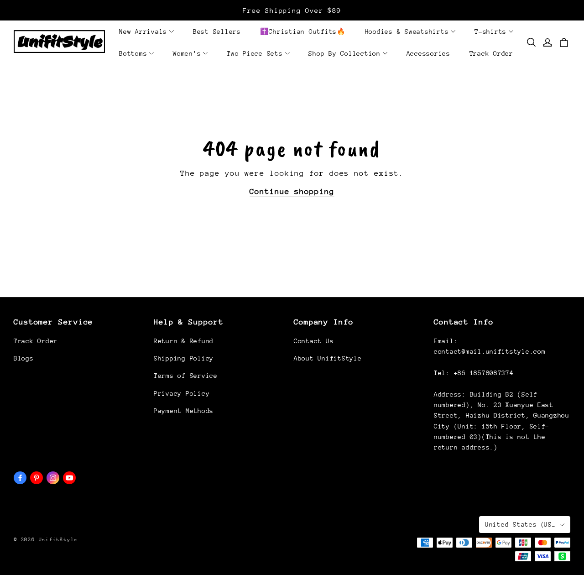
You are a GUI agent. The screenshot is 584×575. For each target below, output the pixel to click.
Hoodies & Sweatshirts (407, 31)
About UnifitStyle (327, 358)
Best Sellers (217, 31)
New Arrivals (143, 31)
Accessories (428, 53)
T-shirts (490, 31)
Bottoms (133, 53)
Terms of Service (186, 375)
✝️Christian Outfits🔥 (303, 31)
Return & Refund (184, 341)
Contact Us (314, 341)
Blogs (24, 358)
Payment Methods (184, 410)
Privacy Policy (181, 393)
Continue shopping (292, 191)
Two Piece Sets (255, 53)
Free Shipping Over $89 (292, 10)
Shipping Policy (184, 358)
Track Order (491, 53)
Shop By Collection (344, 53)
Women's (187, 53)
